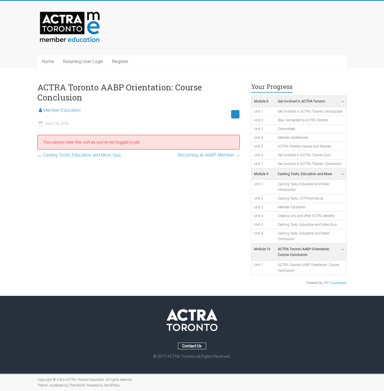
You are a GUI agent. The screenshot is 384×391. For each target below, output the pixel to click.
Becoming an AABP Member (209, 155)
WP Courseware (335, 283)
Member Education (62, 110)
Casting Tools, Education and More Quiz (79, 155)
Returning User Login (83, 61)
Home (48, 61)
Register (120, 61)
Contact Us (192, 346)
